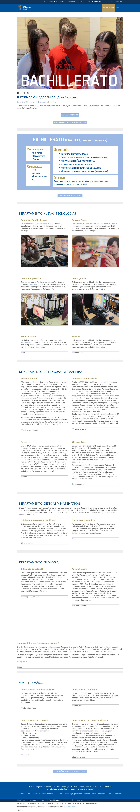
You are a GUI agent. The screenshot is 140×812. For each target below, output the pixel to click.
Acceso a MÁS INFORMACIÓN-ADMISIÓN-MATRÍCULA (70, 122)
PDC (56, 794)
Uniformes (118, 1)
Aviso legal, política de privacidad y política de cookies (85, 794)
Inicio (118, 8)
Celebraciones (47, 794)
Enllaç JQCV (22, 662)
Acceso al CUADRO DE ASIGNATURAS (70, 196)
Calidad (29, 794)
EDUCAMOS (60, 1)
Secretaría (71, 1)
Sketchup (33, 284)
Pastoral (82, 1)
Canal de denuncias (115, 794)
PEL (61, 794)
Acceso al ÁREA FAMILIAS (70, 115)
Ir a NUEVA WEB (108, 8)
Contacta (49, 1)
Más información (23, 493)
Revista (37, 794)
